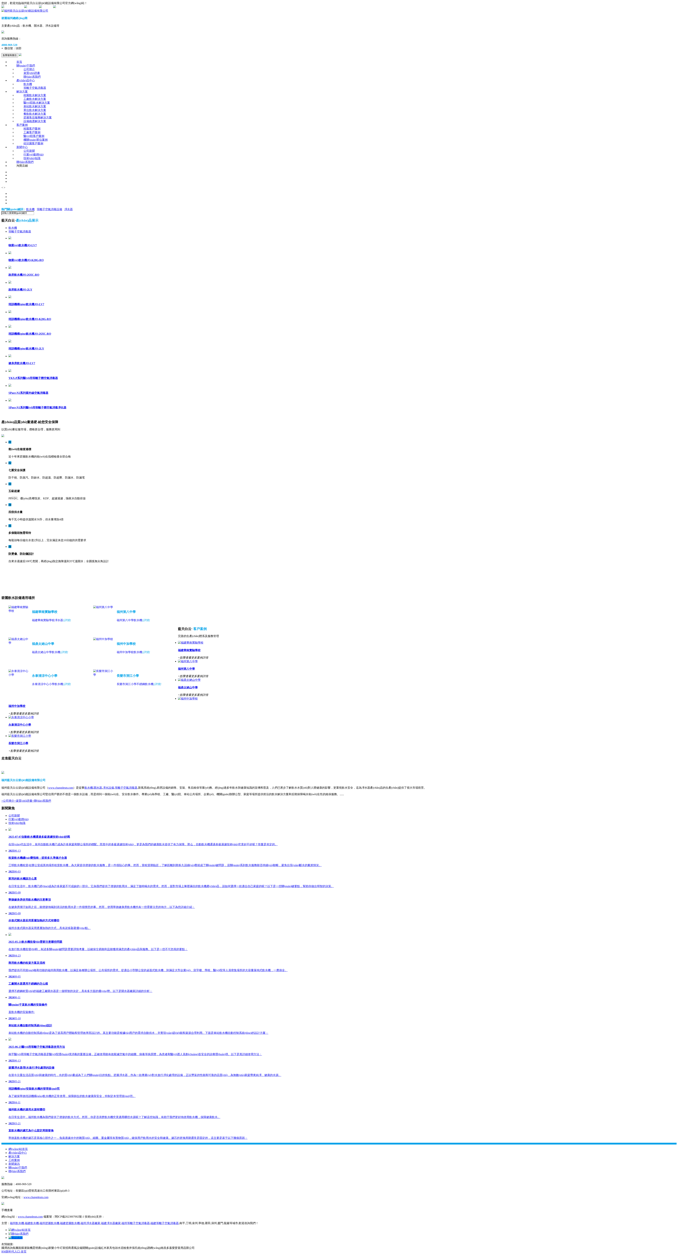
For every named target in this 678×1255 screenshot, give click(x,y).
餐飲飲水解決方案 (34, 113)
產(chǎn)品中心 (25, 80)
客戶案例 (22, 124)
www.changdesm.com (60, 787)
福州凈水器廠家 (90, 1223)
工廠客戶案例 (31, 132)
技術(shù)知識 (31, 158)
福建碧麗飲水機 (70, 1223)
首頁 (19, 61)
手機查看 (47, 6)
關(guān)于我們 (25, 65)
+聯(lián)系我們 (41, 800)
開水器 (98, 787)
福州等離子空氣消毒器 (135, 1223)
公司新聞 (29, 150)
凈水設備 (108, 787)
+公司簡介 (7, 800)
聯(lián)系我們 (32, 76)
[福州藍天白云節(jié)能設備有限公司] (24, 10)
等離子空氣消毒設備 (49, 209)
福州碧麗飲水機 (49, 1223)
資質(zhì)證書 (31, 72)
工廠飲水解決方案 (34, 98)
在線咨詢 (32, 6)
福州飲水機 (17, 1223)
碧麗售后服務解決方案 (37, 117)
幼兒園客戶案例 (33, 143)
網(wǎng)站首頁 (18, 1149)
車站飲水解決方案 (34, 106)
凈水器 (68, 209)
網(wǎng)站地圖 (13, 6)
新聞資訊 (14, 1163)
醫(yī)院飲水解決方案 (36, 102)
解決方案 (22, 91)
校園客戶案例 (31, 128)
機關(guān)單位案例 (35, 139)
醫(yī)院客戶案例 (33, 136)
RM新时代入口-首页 (13, 1251)
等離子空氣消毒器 (34, 87)
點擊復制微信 (10, 55)
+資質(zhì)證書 (23, 800)
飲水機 (27, 84)
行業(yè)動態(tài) (33, 154)
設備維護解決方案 (34, 121)
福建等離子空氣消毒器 (164, 1223)
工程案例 (14, 1160)
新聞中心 (22, 147)
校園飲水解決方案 (34, 95)
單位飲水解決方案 (34, 110)
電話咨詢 (17, 1237)
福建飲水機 (32, 1223)
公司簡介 (29, 69)
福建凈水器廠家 (111, 1223)
